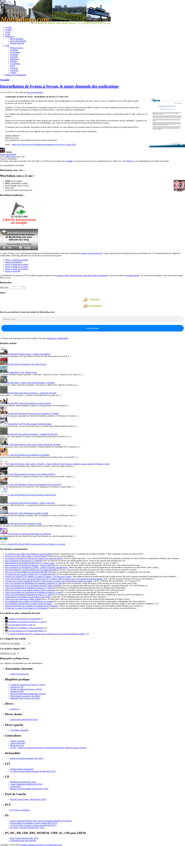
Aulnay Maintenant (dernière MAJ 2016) (26, 784)
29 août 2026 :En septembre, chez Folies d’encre (27, 364)
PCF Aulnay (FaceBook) (20, 810)
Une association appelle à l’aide (20, 625)
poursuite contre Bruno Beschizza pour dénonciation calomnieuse (82, 275)
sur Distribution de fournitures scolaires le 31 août (33, 583)
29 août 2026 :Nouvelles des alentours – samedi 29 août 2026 (32, 393)
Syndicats (14, 68)
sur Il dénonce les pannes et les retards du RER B (34, 558)
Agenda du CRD (17, 691)
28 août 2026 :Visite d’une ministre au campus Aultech (29, 403)
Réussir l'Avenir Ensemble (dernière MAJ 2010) (29, 789)
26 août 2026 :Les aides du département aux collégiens (29, 534)
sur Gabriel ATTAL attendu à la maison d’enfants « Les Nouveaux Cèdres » (38, 576)
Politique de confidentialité (15, 75)
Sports (12, 66)
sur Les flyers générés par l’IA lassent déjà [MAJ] (31, 570)
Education (14, 57)
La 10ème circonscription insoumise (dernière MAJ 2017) (33, 771)
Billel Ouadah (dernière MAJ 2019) (24, 838)
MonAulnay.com (17, 745)
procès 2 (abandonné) (13, 262)
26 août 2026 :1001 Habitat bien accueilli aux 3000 (28, 513)
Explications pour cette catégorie (23, 840)
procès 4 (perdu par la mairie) (16, 267)
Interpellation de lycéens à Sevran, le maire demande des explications (59, 86)
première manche (133, 275)
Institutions (14, 59)
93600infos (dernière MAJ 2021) (23, 782)
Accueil (8, 27)
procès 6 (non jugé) (12, 271)
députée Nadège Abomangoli (21, 769)
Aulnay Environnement (19, 674)
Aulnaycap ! (15, 709)
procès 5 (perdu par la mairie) (16, 269)
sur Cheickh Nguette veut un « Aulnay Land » (30, 563)
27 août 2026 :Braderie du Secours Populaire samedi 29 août (32, 495)
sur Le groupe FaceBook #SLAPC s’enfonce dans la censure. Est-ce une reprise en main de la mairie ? (54, 579)
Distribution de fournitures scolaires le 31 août (26, 622)
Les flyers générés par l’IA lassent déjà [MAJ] (26, 631)
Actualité (4, 79)
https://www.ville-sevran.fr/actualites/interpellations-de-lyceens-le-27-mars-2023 (44, 144)
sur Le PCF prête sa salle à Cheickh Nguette (25, 556)
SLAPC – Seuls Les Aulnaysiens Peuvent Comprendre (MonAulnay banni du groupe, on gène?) (48, 748)
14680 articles (10, 156)
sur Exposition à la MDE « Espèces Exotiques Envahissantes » (37, 567)
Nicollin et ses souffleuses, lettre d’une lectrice (26, 628)
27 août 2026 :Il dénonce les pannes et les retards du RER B (31, 474)
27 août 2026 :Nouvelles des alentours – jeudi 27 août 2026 (31, 503)
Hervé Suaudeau (16, 39)
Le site (7, 34)
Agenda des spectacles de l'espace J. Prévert (27, 685)
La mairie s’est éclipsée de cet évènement (24, 619)
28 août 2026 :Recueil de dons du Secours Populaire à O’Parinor (33, 413)
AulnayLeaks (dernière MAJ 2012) (24, 719)
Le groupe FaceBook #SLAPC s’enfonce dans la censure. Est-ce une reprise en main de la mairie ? (47, 634)
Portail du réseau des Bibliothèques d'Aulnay (28, 694)
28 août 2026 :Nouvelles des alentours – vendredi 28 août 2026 (33, 434)
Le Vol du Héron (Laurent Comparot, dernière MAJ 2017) (33, 825)
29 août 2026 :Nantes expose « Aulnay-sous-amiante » (29, 354)
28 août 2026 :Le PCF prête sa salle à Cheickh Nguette (29, 424)
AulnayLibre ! (15, 786)
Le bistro (8, 30)
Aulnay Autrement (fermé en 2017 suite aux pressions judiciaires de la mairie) (41, 821)
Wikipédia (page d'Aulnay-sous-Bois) (25, 698)
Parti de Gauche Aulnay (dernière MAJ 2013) (28, 799)
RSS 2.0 (130, 161)
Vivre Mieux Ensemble (19, 730)
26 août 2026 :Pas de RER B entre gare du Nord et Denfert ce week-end (36, 544)
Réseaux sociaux (16, 48)
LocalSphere (15, 64)
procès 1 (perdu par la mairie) (16, 260)
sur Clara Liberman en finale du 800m (23, 599)
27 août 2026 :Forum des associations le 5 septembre (28, 455)
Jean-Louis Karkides (18, 41)
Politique (13, 61)
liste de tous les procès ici (92, 253)
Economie (14, 54)
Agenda (13, 73)
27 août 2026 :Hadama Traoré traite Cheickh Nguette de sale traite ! (34, 444)
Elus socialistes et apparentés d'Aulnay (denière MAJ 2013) (33, 823)
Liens (7, 45)
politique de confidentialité (57, 338)
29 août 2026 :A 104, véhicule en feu (22, 372)
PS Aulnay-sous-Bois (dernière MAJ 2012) (27, 828)
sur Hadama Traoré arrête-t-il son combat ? (28, 597)
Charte (7, 32)
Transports (14, 70)
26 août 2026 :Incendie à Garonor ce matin (25, 523)
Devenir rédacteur (17, 43)
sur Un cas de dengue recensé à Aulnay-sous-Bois (33, 585)
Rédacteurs (9, 36)
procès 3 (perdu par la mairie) (16, 264)
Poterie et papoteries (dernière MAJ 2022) (26, 758)
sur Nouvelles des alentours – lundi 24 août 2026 (30, 565)
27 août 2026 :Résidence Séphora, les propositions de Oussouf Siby (34, 484)
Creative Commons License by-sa (33, 845)
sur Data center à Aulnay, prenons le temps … (29, 604)
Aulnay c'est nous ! (17, 741)
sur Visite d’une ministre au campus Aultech (28, 554)
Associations (15, 52)
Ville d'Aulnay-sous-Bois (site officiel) (25, 696)
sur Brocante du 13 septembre (24, 561)
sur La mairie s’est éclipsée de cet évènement (29, 601)
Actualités (14, 50)
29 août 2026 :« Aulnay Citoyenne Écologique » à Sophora (31, 383)
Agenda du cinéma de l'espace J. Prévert (26, 689)
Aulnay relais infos (17, 743)
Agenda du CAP (16, 687)
